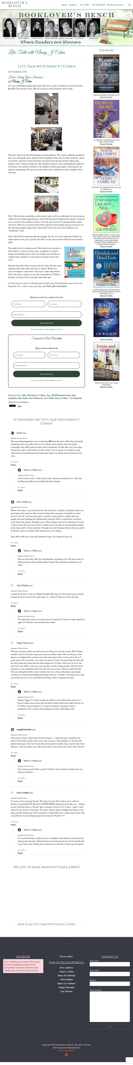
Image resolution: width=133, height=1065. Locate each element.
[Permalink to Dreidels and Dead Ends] (106, 268)
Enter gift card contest (57, 286)
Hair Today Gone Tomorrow (30, 398)
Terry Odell (22, 501)
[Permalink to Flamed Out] (106, 73)
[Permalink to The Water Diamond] (106, 317)
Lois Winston (66, 991)
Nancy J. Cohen (22, 81)
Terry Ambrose (66, 967)
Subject (93, 980)
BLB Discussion (59, 395)
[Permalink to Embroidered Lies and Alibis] (106, 213)
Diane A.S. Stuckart (66, 983)
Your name (94, 960)
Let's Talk (21, 395)
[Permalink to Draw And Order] (106, 361)
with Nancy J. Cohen (36, 395)
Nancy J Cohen (61, 398)
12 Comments (76, 398)
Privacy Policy (49, 329)
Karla (19, 432)
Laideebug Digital (66, 1050)
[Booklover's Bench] (15, 4)
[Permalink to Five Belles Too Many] (106, 119)
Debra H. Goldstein (66, 975)
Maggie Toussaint (66, 987)
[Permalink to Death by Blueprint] (106, 166)
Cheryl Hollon (66, 979)
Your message (95, 989)
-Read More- (106, 97)
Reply (13, 464)
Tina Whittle (22, 585)
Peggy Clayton (23, 642)
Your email (94, 970)
